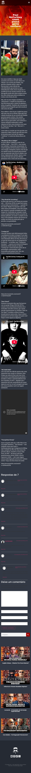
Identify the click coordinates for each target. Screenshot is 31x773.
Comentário (5, 590)
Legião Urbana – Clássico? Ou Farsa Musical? (15, 663)
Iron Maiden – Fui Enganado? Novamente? (15, 735)
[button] (29, 2)
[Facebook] (14, 756)
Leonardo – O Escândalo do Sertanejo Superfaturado (15, 710)
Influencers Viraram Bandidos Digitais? (15, 686)
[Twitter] (17, 756)
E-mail (3, 615)
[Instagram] (19, 756)
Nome (3, 609)
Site (2, 621)
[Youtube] (12, 756)
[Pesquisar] (28, 634)
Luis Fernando (8, 541)
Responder (3, 488)
